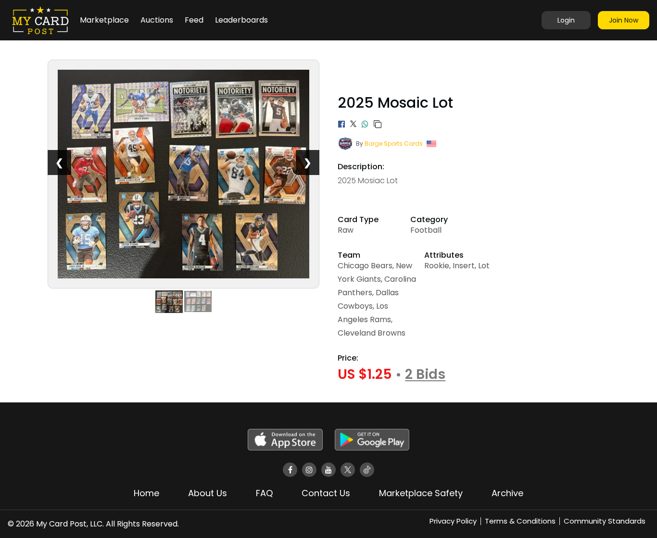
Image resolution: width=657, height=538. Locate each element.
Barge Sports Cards (394, 143)
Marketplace (104, 19)
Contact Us (326, 493)
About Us (207, 493)
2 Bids (425, 374)
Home (146, 493)
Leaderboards (241, 19)
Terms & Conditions (520, 521)
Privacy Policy (453, 521)
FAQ (264, 493)
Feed (194, 19)
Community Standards (604, 521)
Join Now (623, 20)
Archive (507, 493)
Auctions (156, 19)
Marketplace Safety (421, 493)
